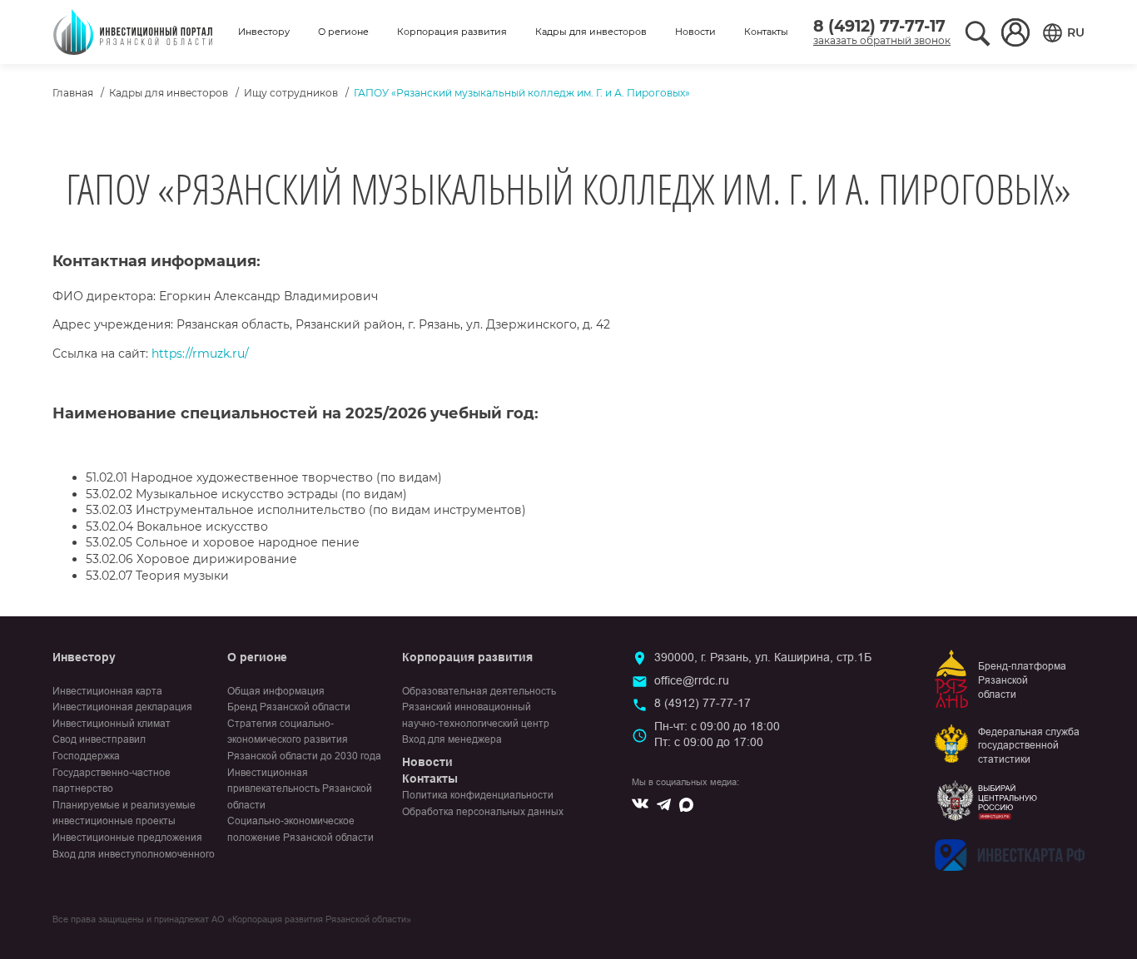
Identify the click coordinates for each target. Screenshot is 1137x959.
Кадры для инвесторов (591, 31)
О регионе (343, 31)
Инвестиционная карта (107, 691)
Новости (695, 31)
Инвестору (264, 31)
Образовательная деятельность (479, 691)
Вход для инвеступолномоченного (133, 854)
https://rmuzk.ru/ (200, 353)
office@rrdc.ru (691, 680)
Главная (72, 93)
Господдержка (86, 756)
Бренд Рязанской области (288, 707)
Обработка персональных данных (483, 812)
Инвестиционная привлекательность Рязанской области (299, 789)
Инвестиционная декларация (122, 707)
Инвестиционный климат (111, 723)
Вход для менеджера (452, 739)
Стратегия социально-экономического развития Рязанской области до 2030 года (304, 740)
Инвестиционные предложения (127, 837)
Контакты (766, 31)
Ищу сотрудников (291, 93)
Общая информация (276, 691)
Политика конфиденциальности (478, 795)
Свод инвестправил (99, 739)
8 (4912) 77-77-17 (879, 26)
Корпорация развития (452, 31)
